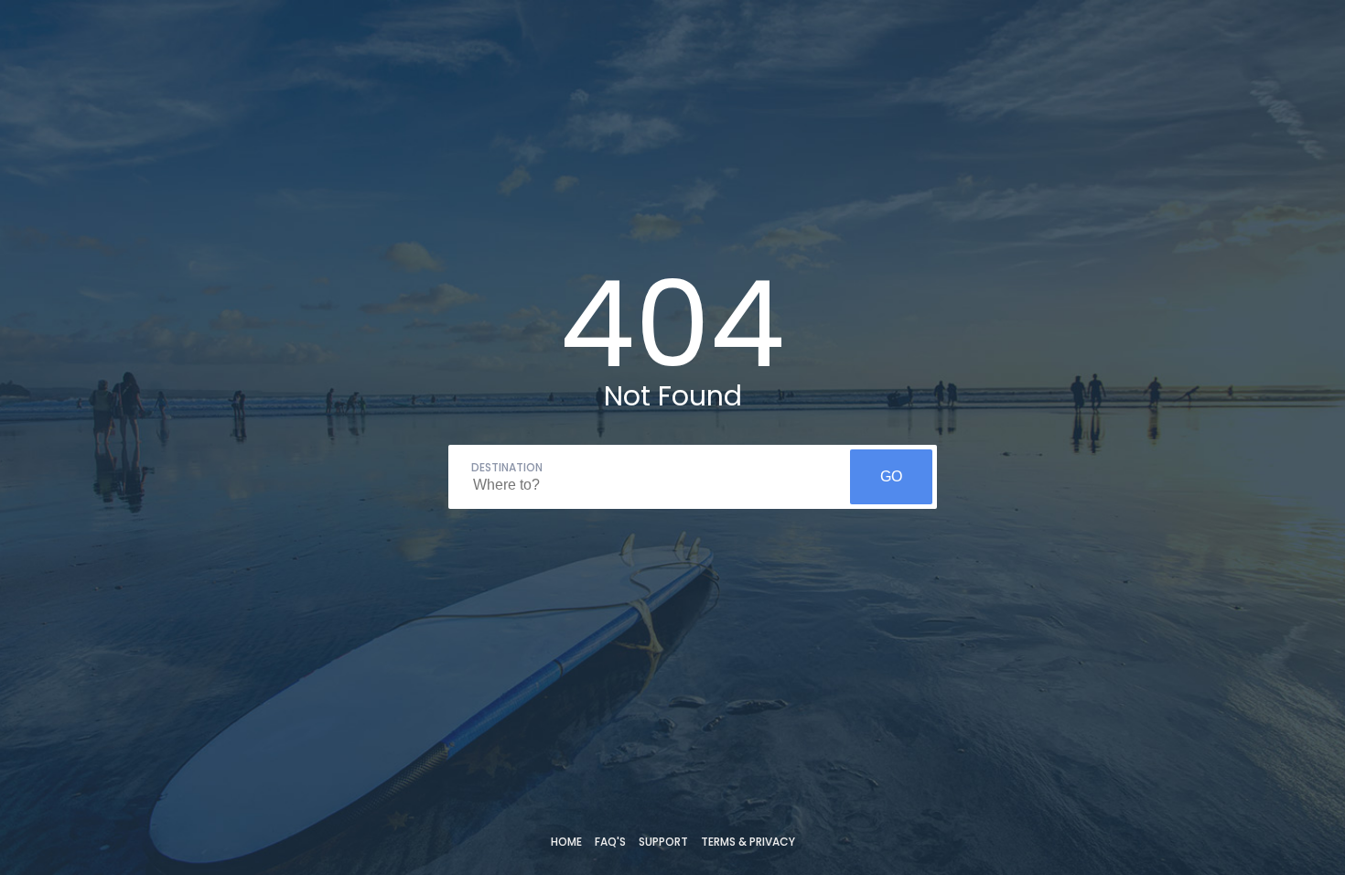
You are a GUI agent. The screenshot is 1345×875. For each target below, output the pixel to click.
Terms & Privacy (748, 841)
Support (663, 841)
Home (566, 841)
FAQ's (610, 841)
